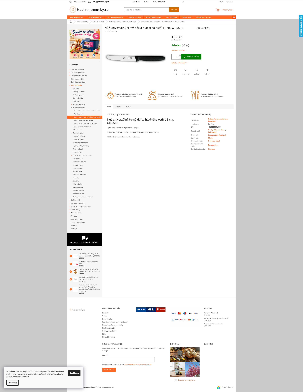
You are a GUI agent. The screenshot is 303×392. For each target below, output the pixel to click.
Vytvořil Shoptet (228, 387)
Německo (211, 149)
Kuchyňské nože (79, 104)
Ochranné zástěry (79, 162)
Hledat (174, 10)
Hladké (210, 138)
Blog (104, 334)
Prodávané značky (108, 328)
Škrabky (76, 181)
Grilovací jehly (78, 139)
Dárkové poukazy (77, 219)
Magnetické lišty (79, 136)
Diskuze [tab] (118, 106)
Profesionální (213, 135)
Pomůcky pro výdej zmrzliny (81, 206)
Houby (210, 130)
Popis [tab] (109, 106)
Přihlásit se (109, 370)
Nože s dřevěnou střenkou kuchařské (87, 111)
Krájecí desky (78, 165)
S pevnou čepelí (214, 141)
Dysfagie (74, 229)
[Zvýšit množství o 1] (180, 55)
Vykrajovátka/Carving (81, 146)
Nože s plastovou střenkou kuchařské (87, 117)
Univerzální (212, 132)
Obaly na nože (78, 130)
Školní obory (75, 209)
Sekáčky (76, 88)
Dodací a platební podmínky (112, 325)
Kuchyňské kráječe (77, 79)
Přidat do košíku (193, 57)
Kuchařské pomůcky (80, 143)
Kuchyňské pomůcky (78, 82)
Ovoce (223, 130)
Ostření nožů (75, 200)
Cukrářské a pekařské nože (82, 155)
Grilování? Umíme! (211, 313)
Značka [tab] (128, 106)
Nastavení (12, 383)
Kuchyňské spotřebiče (79, 76)
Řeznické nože (78, 133)
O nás (146, 2)
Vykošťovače (77, 171)
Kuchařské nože (79, 108)
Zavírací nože (78, 187)
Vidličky (76, 178)
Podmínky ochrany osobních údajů (114, 322)
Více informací (23, 376)
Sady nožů (76, 101)
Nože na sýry (77, 152)
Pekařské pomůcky (77, 69)
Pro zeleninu (212, 145)
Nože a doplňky (76, 85)
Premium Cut (78, 114)
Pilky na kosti (78, 149)
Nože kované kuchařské (82, 127)
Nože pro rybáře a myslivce (83, 197)
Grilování (74, 225)
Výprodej (74, 216)
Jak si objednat (159, 2)
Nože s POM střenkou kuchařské (85, 123)
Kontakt (136, 2)
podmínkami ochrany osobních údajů (138, 364)
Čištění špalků (78, 95)
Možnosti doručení (178, 50)
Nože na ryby (78, 168)
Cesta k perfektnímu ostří (213, 324)
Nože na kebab (78, 190)
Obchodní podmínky (109, 331)
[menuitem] (76, 17)
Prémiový (222, 135)
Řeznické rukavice (79, 175)
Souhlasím (74, 373)
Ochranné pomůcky (78, 222)
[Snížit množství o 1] (180, 58)
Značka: (111, 32)
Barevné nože (78, 98)
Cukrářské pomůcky (78, 72)
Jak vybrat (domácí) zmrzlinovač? (216, 318)
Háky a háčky (78, 184)
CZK (220, 2)
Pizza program (76, 213)
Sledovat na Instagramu (186, 380)
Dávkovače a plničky (78, 203)
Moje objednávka (108, 337)
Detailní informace (178, 63)
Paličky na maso (79, 92)
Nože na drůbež (78, 194)
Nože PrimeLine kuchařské (83, 120)
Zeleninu (217, 130)
